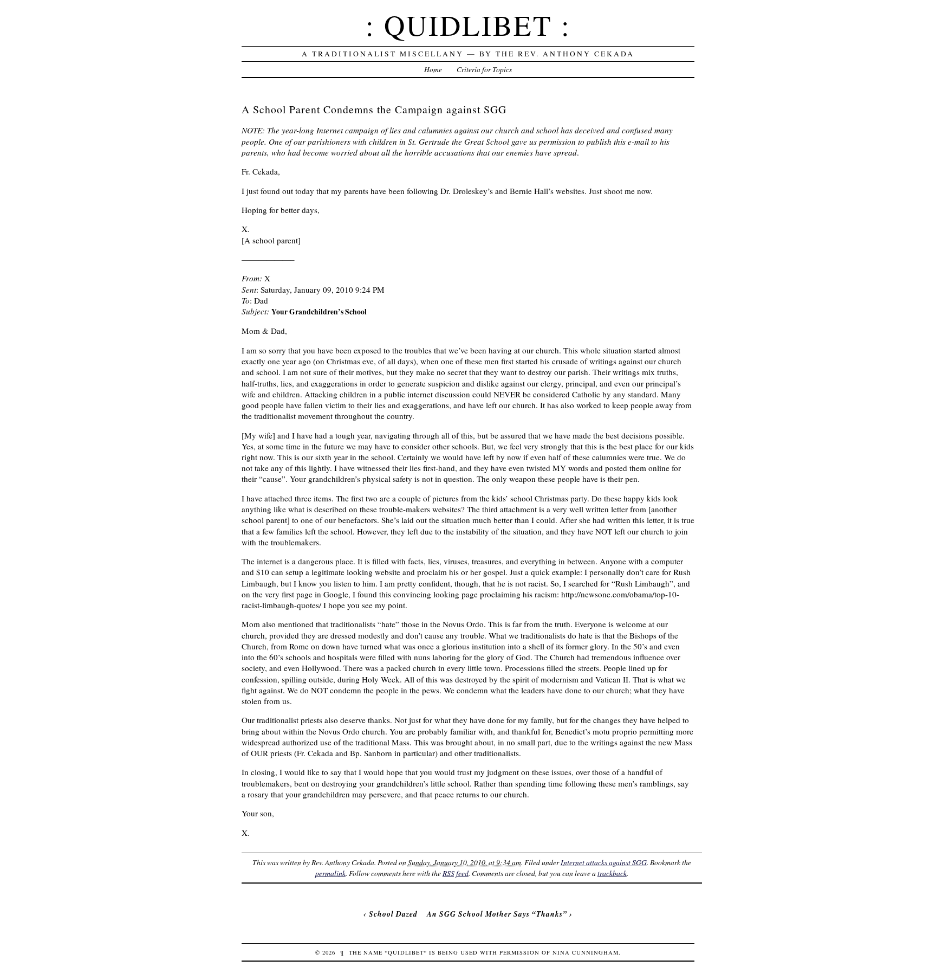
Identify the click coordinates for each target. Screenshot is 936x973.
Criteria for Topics (484, 69)
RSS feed (456, 873)
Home (433, 69)
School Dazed (393, 913)
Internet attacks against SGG (604, 862)
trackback (612, 873)
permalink (330, 873)
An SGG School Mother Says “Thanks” (497, 913)
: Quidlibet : (468, 24)
